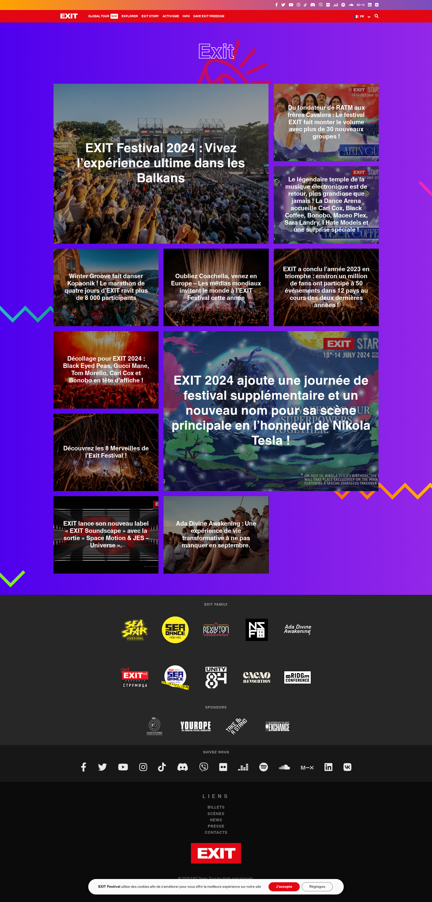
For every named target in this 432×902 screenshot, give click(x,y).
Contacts (216, 832)
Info (186, 16)
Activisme (170, 16)
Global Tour (102, 16)
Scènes (216, 814)
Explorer (130, 16)
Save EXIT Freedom (208, 16)
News (216, 820)
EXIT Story (150, 16)
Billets (216, 807)
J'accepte (284, 887)
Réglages (317, 887)
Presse (216, 826)
